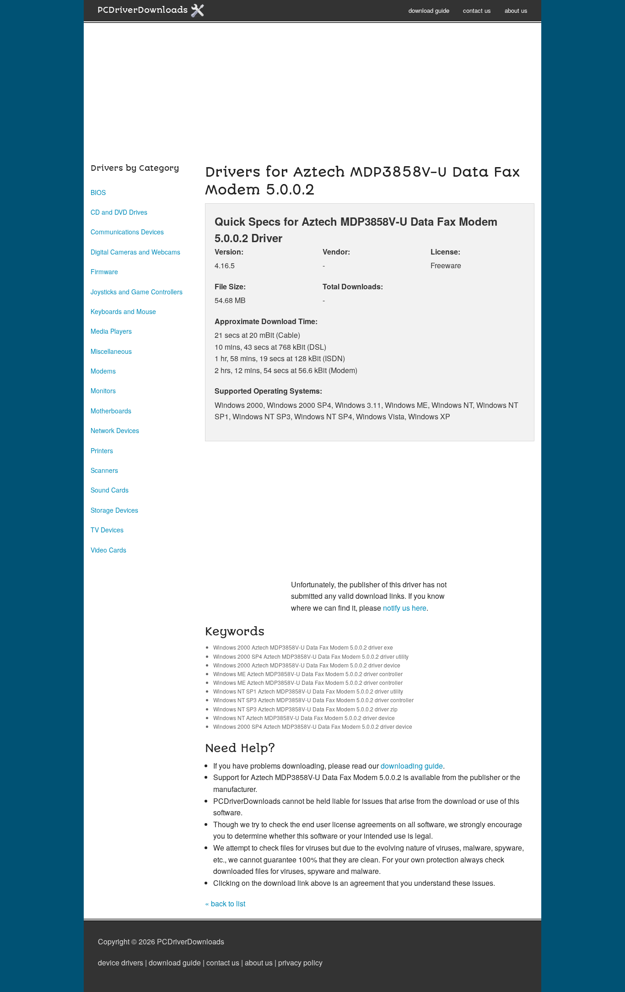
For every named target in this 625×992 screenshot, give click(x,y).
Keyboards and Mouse (123, 311)
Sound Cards (110, 489)
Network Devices (115, 430)
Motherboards (111, 410)
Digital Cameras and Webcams (135, 251)
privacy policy (300, 962)
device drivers (120, 962)
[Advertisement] (312, 98)
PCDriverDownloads (143, 10)
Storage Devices (114, 510)
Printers (102, 450)
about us (516, 10)
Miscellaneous (111, 351)
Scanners (104, 470)
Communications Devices (127, 231)
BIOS (98, 192)
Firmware (104, 271)
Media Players (111, 331)
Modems (103, 370)
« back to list (225, 903)
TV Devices (107, 529)
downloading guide (412, 765)
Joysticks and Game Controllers (137, 291)
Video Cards (108, 549)
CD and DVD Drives (119, 212)
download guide (429, 10)
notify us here (404, 607)
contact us (477, 10)
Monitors (103, 390)
